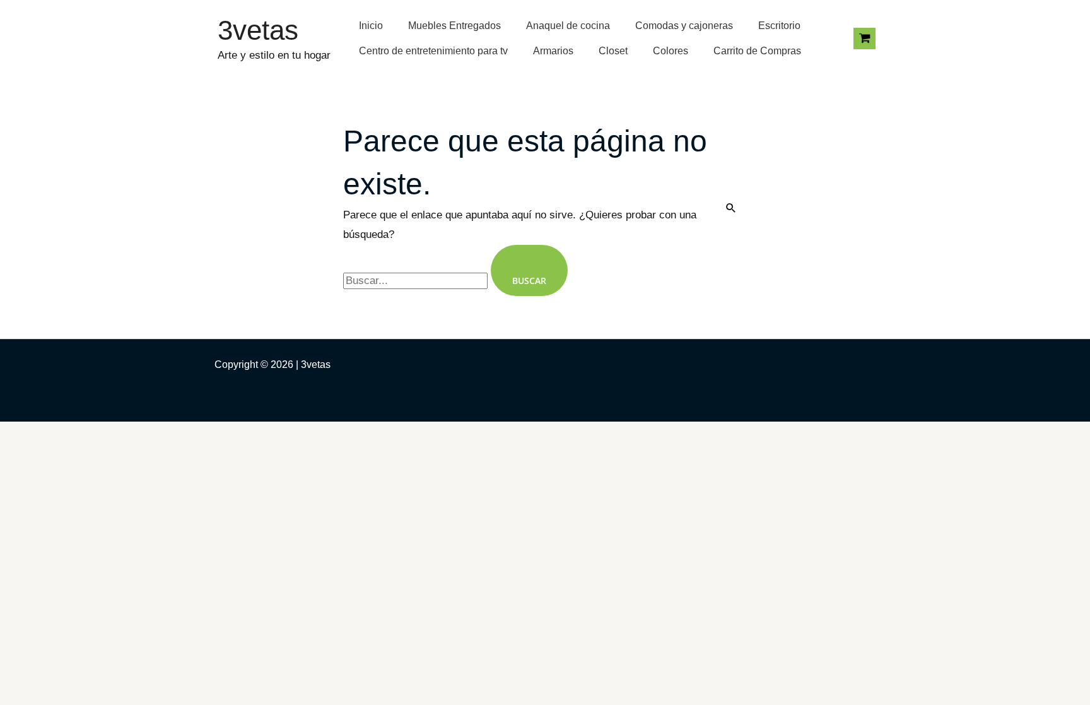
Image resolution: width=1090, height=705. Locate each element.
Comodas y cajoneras (684, 25)
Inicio (371, 25)
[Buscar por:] (417, 281)
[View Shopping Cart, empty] (864, 38)
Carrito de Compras (757, 50)
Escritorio (779, 25)
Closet (613, 50)
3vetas (258, 30)
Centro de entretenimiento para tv (433, 50)
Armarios (553, 50)
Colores (670, 50)
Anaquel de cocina (568, 25)
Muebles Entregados (454, 25)
